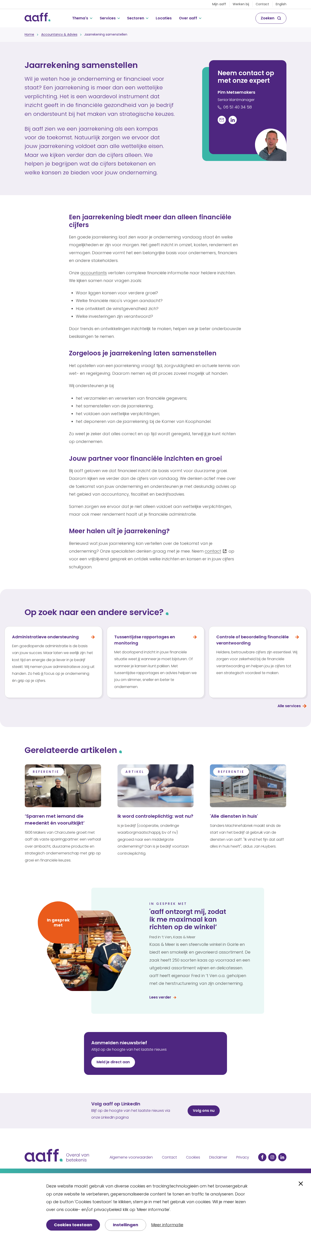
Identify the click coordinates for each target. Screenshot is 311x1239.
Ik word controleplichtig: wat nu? (155, 816)
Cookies (193, 1157)
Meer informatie (167, 1225)
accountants (93, 273)
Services (108, 18)
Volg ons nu (203, 1110)
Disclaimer (218, 1157)
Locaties (164, 18)
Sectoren (135, 18)
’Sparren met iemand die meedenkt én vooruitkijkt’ (55, 819)
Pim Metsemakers (236, 92)
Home (29, 34)
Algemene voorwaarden (131, 1157)
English (281, 4)
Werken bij (241, 4)
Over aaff (188, 18)
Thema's (80, 18)
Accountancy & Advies (59, 34)
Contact (262, 4)
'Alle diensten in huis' (234, 816)
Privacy (242, 1157)
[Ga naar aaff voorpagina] (37, 18)
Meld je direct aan (113, 1062)
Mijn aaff (219, 4)
